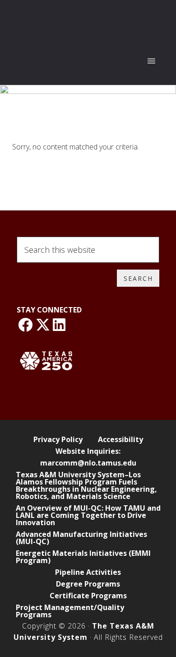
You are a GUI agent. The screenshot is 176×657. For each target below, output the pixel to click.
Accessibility (120, 439)
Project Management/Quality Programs (70, 611)
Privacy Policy (58, 439)
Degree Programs (88, 584)
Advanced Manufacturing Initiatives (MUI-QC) (81, 537)
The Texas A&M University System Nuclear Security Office (88, 19)
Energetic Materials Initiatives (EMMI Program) (83, 556)
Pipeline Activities (88, 572)
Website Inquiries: (88, 451)
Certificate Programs (88, 596)
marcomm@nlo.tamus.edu (88, 463)
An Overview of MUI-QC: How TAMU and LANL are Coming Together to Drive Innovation (88, 515)
